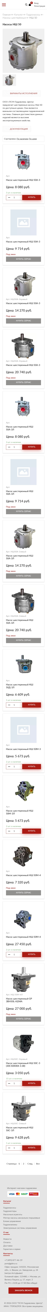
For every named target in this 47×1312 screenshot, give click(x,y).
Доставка (7, 1246)
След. (30, 1164)
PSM (12, 4)
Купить (31, 197)
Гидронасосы (9, 1208)
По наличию (22, 139)
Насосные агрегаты (12, 1214)
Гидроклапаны (10, 1225)
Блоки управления (12, 1221)
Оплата (6, 1242)
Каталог (7, 1201)
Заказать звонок (23, 1290)
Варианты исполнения (23, 93)
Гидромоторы (10, 1211)
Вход (36, 3)
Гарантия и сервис (12, 1249)
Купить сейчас (23, 259)
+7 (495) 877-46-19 (13, 1260)
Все (38, 1164)
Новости (7, 1239)
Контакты (8, 1254)
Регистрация (39, 6)
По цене (33, 139)
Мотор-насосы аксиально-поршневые (21, 1218)
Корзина (30, 5)
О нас (6, 1232)
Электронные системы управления (20, 1228)
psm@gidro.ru (11, 1264)
